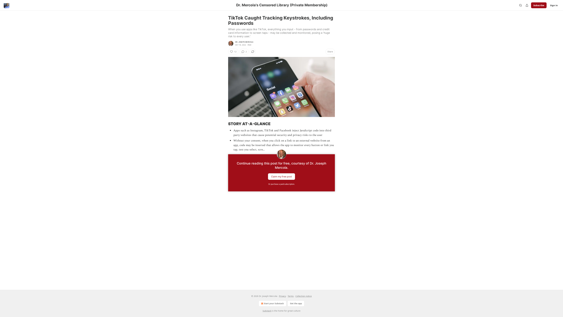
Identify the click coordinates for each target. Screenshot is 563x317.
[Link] (224, 124)
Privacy (282, 296)
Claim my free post (281, 176)
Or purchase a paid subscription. (281, 184)
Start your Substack (274, 303)
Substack (267, 310)
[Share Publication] (527, 5)
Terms (291, 296)
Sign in (554, 5)
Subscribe (538, 5)
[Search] (520, 5)
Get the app (296, 303)
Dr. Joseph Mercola (244, 42)
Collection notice (303, 296)
